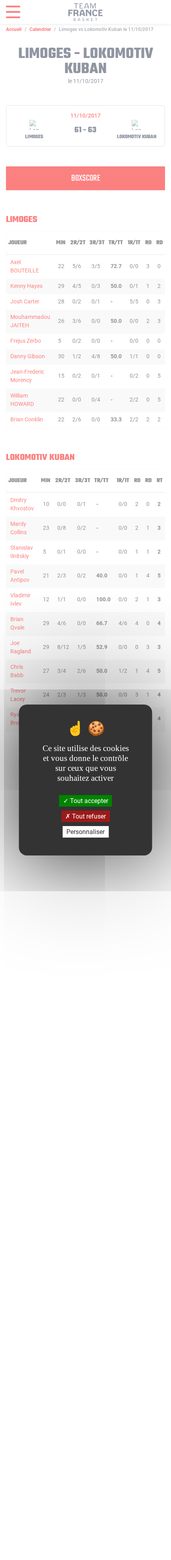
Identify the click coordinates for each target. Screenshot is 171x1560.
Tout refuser (88, 816)
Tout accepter (88, 800)
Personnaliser (85, 832)
